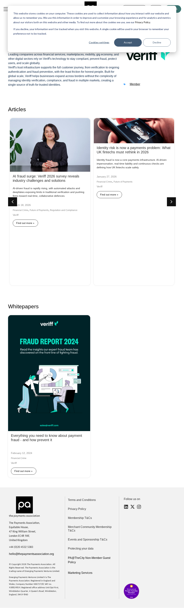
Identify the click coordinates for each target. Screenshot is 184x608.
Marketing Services (80, 572)
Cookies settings (99, 42)
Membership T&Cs (80, 517)
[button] (171, 201)
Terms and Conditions (82, 499)
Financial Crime (20, 210)
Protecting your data (80, 548)
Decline (157, 42)
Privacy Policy (142, 22)
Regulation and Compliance (63, 210)
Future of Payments (39, 210)
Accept (128, 42)
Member (135, 84)
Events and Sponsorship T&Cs (87, 539)
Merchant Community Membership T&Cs (90, 528)
